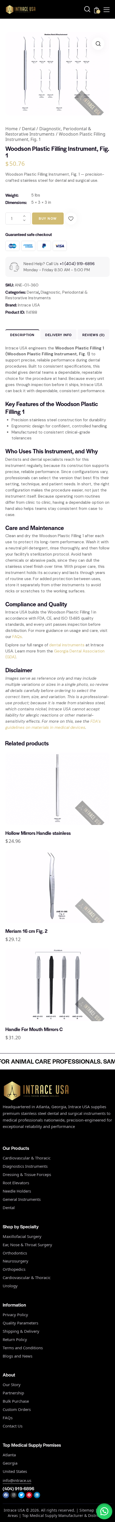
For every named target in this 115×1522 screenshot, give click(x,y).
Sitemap (86, 1510)
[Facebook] (6, 1495)
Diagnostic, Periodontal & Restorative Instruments (48, 131)
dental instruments (67, 645)
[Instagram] (13, 1495)
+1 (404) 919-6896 (77, 263)
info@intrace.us (17, 1480)
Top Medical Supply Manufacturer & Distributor (65, 1515)
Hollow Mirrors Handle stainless (38, 833)
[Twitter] (21, 1495)
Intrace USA (29, 305)
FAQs (17, 636)
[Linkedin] (37, 1495)
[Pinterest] (29, 1495)
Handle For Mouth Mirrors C (34, 1029)
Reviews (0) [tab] (93, 334)
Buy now (48, 218)
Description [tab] (22, 334)
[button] (98, 43)
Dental (28, 129)
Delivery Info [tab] (58, 334)
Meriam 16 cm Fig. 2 (26, 931)
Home (11, 129)
